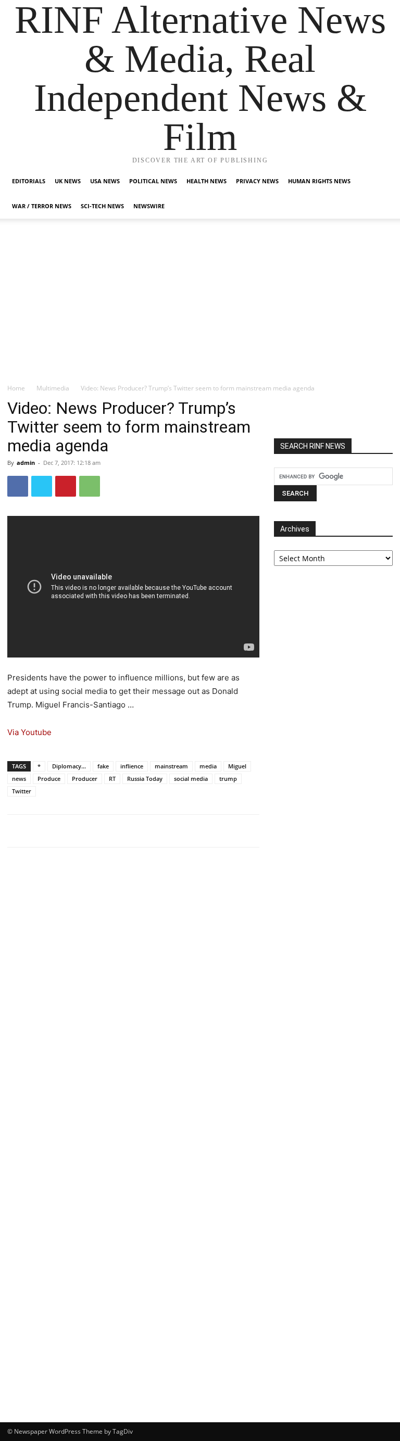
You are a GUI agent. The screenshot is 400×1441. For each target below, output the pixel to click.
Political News (153, 181)
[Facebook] (17, 486)
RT (112, 778)
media (208, 766)
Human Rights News (319, 181)
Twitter (21, 791)
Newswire (149, 206)
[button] (380, 181)
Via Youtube (29, 732)
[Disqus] (133, 999)
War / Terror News (41, 206)
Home (16, 388)
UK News (68, 181)
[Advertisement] (200, 305)
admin (26, 462)
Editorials (28, 181)
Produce (49, 778)
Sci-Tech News (102, 206)
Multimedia (52, 388)
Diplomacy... (69, 766)
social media (191, 778)
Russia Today (144, 778)
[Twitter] (41, 486)
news (19, 778)
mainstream (171, 766)
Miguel (237, 766)
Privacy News (257, 181)
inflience (131, 766)
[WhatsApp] (89, 486)
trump (228, 778)
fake (103, 766)
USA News (105, 181)
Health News (206, 181)
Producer (84, 778)
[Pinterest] (65, 486)
